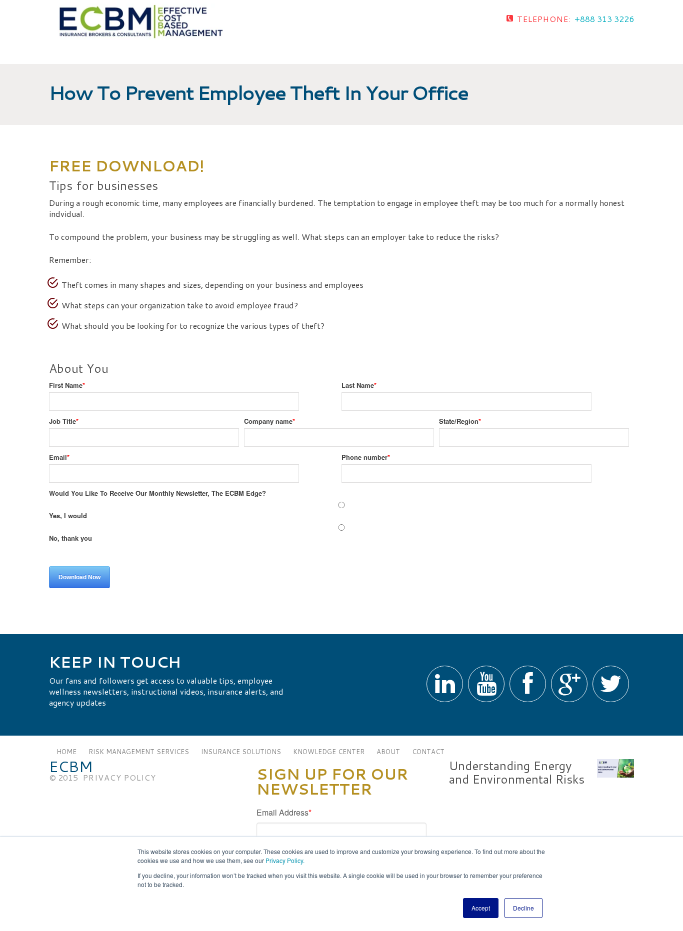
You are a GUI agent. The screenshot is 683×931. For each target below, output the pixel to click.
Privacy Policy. (285, 860)
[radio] (339, 510)
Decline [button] (523, 908)
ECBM (70, 766)
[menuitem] (66, 751)
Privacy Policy (119, 777)
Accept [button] (481, 908)
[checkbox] (339, 521)
